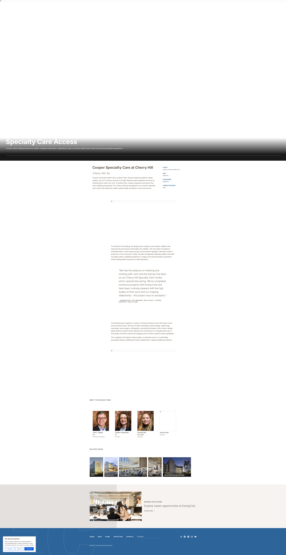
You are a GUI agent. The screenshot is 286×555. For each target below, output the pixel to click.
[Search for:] (149, 536)
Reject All (19, 548)
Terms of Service (99, 545)
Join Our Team (148, 511)
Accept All (29, 548)
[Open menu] (278, 4)
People (107, 536)
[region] (19, 544)
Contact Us (129, 536)
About (100, 536)
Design (92, 536)
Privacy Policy (108, 545)
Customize (9, 548)
